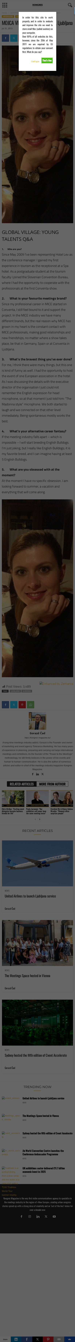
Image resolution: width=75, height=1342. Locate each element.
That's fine (47, 60)
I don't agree (35, 61)
